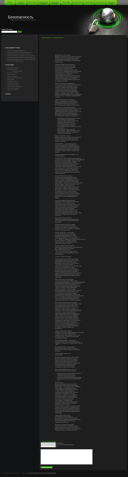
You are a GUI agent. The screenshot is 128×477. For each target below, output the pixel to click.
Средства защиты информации (55, 3)
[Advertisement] (19, 42)
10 (36, 473)
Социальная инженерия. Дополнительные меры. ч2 (19, 52)
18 (48, 473)
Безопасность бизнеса (32, 2)
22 (54, 473)
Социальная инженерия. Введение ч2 (16, 50)
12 (39, 473)
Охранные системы (89, 2)
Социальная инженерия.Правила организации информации (21, 59)
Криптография (66, 2)
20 (51, 473)
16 (45, 473)
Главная (10, 2)
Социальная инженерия (12, 84)
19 (49, 473)
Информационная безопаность (43, 3)
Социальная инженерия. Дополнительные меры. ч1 (19, 54)
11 (37, 473)
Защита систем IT (11, 74)
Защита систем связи (100, 2)
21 (52, 473)
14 (42, 473)
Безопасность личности (21, 3)
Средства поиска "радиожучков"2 (52, 37)
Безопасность (20, 17)
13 (40, 473)
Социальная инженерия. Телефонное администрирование (21, 55)
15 (43, 473)
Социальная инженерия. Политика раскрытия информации (21, 57)
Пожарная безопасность (13, 83)
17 (46, 473)
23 (55, 473)
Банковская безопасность (13, 67)
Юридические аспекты (77, 2)
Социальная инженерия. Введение (15, 60)
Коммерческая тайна (17, 71)
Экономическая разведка (111, 3)
